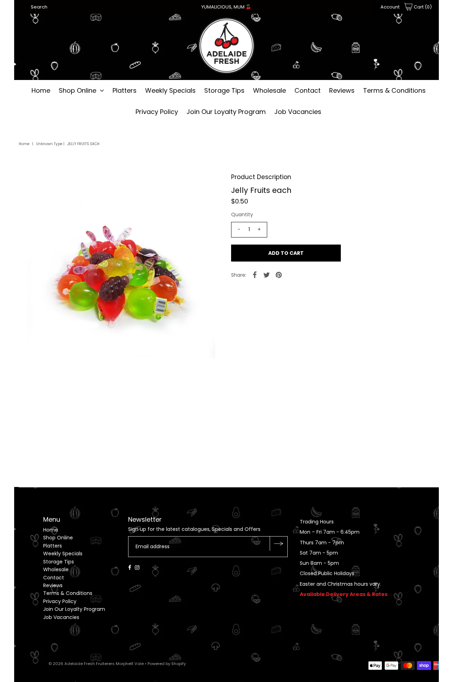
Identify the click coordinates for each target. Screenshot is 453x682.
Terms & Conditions (394, 90)
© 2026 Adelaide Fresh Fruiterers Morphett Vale (96, 663)
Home (40, 90)
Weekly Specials (170, 90)
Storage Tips (224, 90)
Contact (307, 90)
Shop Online (77, 90)
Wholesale (269, 90)
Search (39, 7)
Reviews (342, 90)
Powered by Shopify (167, 663)
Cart (422, 7)
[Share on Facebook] (255, 274)
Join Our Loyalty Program (226, 111)
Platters (125, 90)
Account (390, 7)
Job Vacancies (297, 111)
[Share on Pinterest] (279, 274)
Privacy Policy (157, 111)
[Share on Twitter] (267, 274)
